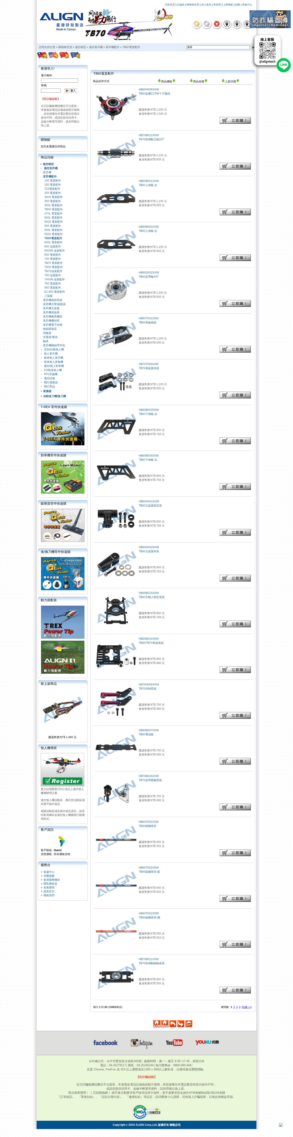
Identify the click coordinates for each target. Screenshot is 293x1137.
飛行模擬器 (51, 382)
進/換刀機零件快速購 (56, 552)
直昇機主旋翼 (51, 308)
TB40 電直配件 (53, 209)
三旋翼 (48, 296)
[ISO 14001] (236, 23)
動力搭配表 (49, 600)
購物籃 (229, 4)
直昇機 (47, 172)
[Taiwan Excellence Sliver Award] (206, 23)
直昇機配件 (112, 47)
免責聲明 (48, 887)
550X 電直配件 (53, 234)
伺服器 (47, 333)
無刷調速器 (50, 328)
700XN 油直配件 (54, 279)
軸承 (46, 341)
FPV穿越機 (50, 374)
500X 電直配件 (53, 221)
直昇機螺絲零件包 (54, 345)
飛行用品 (49, 386)
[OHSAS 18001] (247, 23)
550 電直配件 (52, 225)
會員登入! (47, 68)
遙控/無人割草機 (54, 366)
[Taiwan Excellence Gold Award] (196, 23)
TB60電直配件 (131, 47)
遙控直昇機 (96, 47)
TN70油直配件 (53, 271)
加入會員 (206, 4)
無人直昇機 (51, 353)
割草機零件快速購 (53, 455)
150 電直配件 (52, 184)
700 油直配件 (52, 275)
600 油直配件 (52, 246)
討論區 (180, 4)
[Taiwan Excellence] (216, 23)
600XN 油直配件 (54, 250)
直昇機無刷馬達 (52, 300)
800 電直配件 (52, 287)
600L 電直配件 (53, 242)
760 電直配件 (52, 283)
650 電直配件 (52, 254)
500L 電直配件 (53, 217)
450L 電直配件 (53, 205)
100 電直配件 (52, 180)
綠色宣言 (48, 891)
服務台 (45, 865)
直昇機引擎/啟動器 (54, 304)
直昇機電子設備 (52, 324)
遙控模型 (80, 47)
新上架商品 (49, 683)
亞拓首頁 (170, 4)
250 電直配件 (52, 193)
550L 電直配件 (53, 230)
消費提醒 (48, 875)
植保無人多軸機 (53, 361)
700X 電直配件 (53, 267)
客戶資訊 (47, 829)
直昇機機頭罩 (51, 320)
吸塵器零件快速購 (53, 503)
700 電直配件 (52, 258)
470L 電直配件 (53, 213)
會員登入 (218, 4)
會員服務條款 (51, 879)
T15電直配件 (52, 188)
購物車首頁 (193, 4)
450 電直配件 (52, 201)
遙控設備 (49, 378)
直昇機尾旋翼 (51, 312)
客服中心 (247, 4)
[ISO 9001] (226, 23)
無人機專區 (49, 748)
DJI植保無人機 (53, 370)
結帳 (237, 4)
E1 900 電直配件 (54, 291)
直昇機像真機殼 (52, 316)
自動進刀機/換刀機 (54, 396)
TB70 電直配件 (53, 263)
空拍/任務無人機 (54, 349)
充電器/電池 (50, 337)
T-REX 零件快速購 (54, 407)
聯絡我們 (48, 895)
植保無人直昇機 (53, 357)
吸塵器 (47, 391)
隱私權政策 (50, 883)
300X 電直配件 (53, 197)
